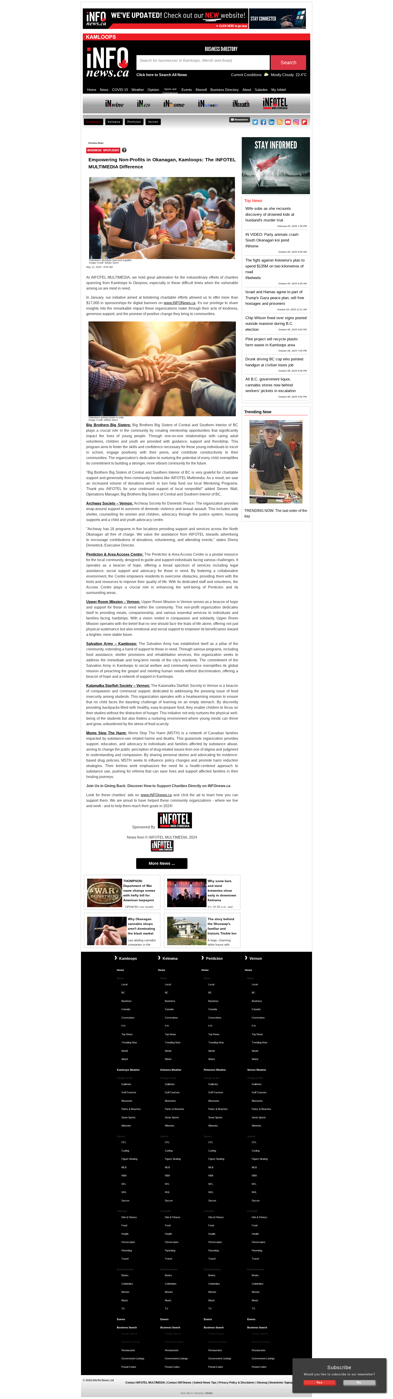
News (104, 90)
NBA (123, 1175)
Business (126, 1001)
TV (123, 1308)
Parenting (126, 1250)
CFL (123, 1142)
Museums (126, 1100)
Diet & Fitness (129, 1217)
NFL (123, 1184)
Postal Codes (128, 1367)
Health (124, 1233)
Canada (125, 1009)
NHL (123, 1192)
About (246, 90)
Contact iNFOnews (179, 1382)
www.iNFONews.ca (179, 303)
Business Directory (224, 90)
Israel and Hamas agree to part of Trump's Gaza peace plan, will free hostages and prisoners (274, 298)
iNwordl (201, 90)
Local (124, 984)
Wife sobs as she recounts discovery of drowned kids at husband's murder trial (269, 214)
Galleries (126, 1084)
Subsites (261, 90)
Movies (125, 1292)
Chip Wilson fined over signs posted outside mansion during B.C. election (276, 324)
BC (123, 992)
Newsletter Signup (281, 1382)
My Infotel (278, 90)
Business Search (127, 1327)
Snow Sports (128, 1117)
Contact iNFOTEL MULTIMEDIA (145, 1382)
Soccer (125, 1200)
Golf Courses (128, 1092)
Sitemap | (263, 1382)
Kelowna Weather (170, 1069)
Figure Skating (129, 1159)
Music (124, 1300)
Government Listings (132, 1358)
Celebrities (127, 1283)
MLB (123, 1167)
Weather (137, 90)
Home (91, 90)
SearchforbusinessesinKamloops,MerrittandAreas (186, 61)
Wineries (126, 1125)
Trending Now (129, 1042)
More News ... (162, 863)
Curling (125, 1150)
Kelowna (114, 121)
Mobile (209, 1393)
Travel (124, 1258)
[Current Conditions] (266, 75)
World (124, 1051)
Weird (124, 1059)
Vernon (153, 121)
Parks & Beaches (131, 1109)
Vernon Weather (256, 1069)
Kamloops (93, 121)
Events (186, 90)
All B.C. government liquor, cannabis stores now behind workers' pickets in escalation (270, 385)
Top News (127, 1034)
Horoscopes (128, 1242)
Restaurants (128, 1350)
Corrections (127, 1017)
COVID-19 (120, 90)
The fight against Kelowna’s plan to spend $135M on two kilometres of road (275, 266)
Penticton (134, 121)
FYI (123, 1025)
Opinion (153, 90)
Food (124, 1225)
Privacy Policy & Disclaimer (237, 1382)
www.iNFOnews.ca (156, 795)
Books (124, 1275)
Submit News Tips (205, 1382)
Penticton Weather (215, 1069)
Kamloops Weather (128, 1069)
